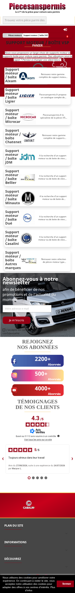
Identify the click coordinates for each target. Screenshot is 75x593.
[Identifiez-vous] (65, 29)
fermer (66, 583)
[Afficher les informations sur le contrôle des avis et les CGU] (58, 436)
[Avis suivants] (72, 458)
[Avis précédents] (2, 458)
